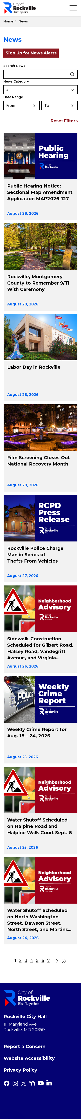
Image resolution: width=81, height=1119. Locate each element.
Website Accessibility (29, 1058)
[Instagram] (15, 1083)
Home (8, 21)
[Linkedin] (49, 1082)
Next (55, 960)
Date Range (13, 97)
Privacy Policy (20, 1070)
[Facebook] (6, 1083)
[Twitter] (24, 1083)
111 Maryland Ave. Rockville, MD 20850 (24, 1027)
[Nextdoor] (32, 1083)
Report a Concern (24, 1046)
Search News (14, 66)
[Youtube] (41, 1083)
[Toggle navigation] (73, 8)
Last (64, 960)
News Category (16, 81)
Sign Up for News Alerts (31, 53)
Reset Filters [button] (64, 120)
